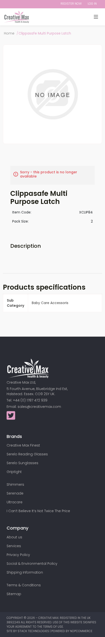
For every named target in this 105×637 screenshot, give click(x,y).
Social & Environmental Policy (32, 563)
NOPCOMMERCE (81, 631)
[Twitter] (11, 417)
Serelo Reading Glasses (27, 454)
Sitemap (14, 593)
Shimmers (15, 484)
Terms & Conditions (24, 585)
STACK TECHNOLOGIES (34, 631)
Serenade (15, 493)
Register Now (71, 3)
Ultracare (14, 502)
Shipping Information (25, 572)
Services (14, 545)
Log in (92, 3)
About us (14, 537)
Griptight (14, 471)
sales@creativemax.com (39, 406)
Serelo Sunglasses (22, 462)
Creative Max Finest (23, 445)
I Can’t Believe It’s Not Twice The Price (38, 510)
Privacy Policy (18, 554)
